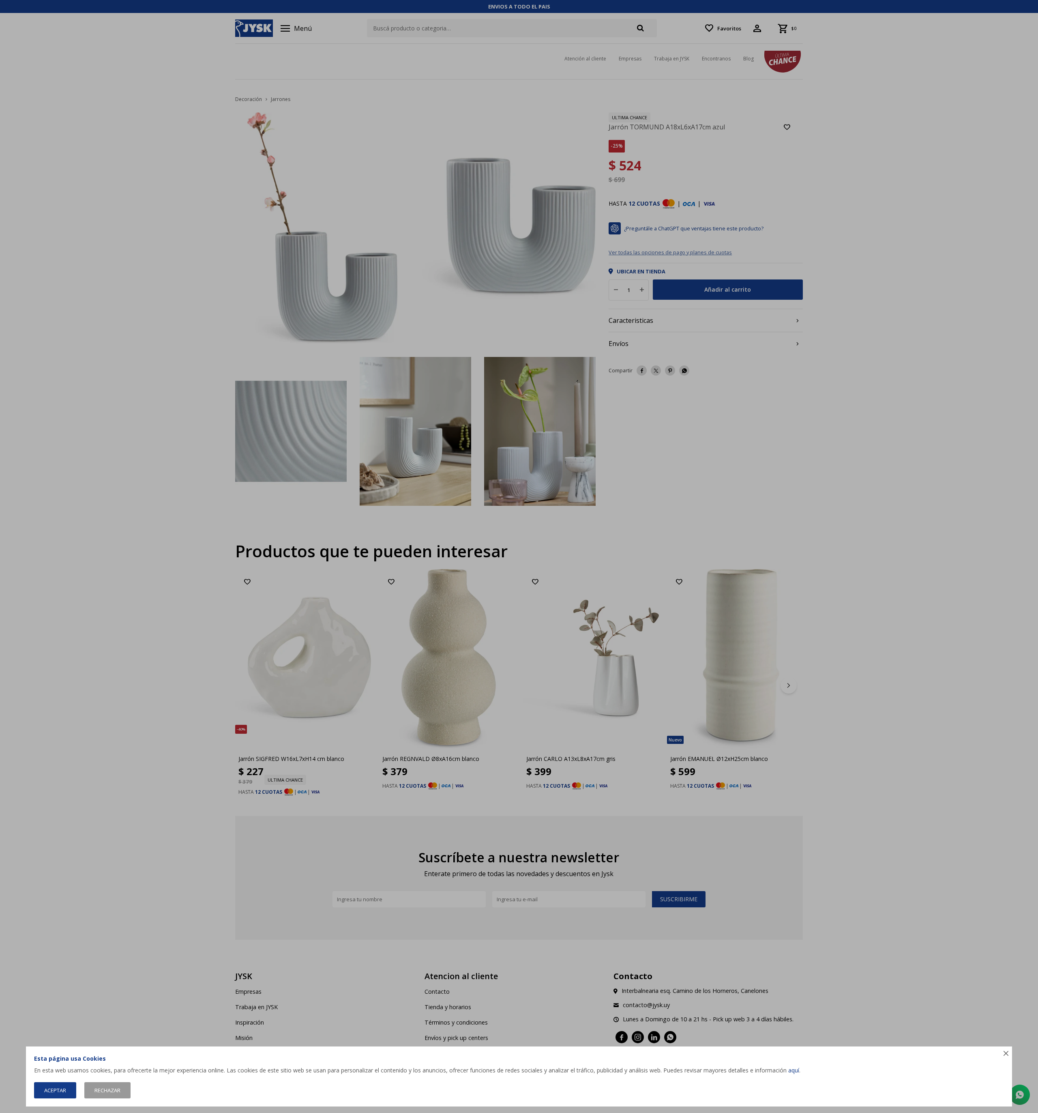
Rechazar (107, 1090)
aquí (793, 1070)
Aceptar (55, 1090)
